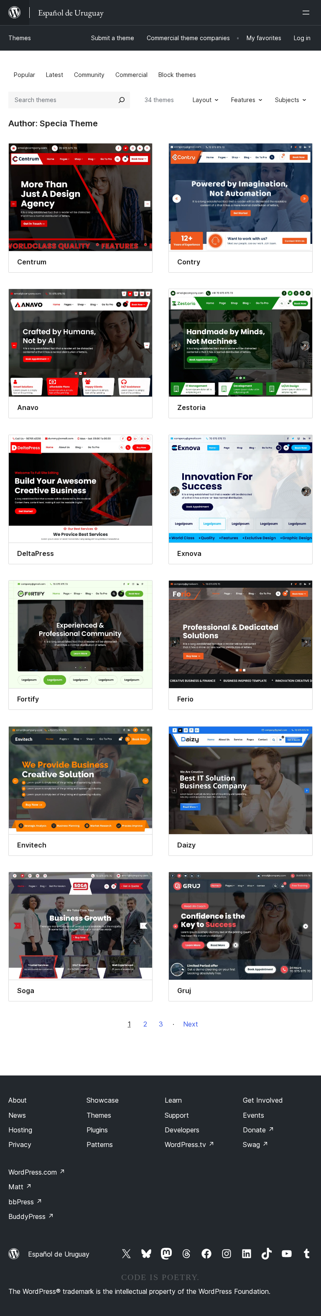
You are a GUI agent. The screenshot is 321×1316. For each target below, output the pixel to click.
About (17, 1100)
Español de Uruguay (58, 1254)
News (17, 1115)
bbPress (25, 1202)
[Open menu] (307, 12)
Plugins (97, 1130)
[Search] (121, 100)
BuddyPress (31, 1216)
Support (177, 1115)
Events (253, 1115)
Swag (255, 1144)
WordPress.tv (189, 1144)
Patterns (100, 1144)
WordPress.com (36, 1172)
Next (190, 1024)
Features (243, 99)
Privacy (19, 1144)
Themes (19, 37)
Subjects (287, 99)
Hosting (20, 1130)
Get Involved (263, 1100)
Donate (258, 1130)
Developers (182, 1130)
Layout (202, 99)
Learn (173, 1100)
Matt (20, 1187)
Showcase (103, 1100)
